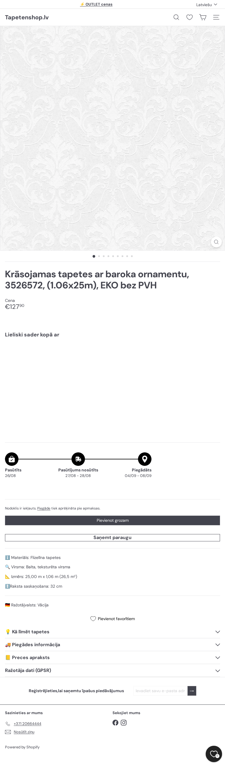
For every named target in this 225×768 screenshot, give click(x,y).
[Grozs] (202, 17)
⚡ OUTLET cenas (96, 4)
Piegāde (43, 508)
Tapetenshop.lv (27, 17)
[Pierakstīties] (192, 691)
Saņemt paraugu (112, 537)
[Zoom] (216, 242)
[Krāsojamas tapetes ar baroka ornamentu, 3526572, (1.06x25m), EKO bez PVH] (112, 362)
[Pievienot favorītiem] (212, 354)
